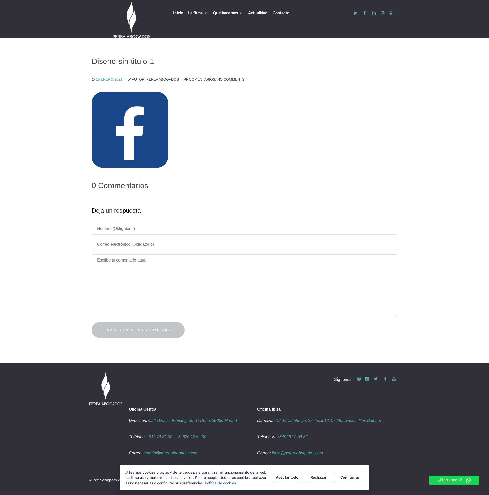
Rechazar (318, 477)
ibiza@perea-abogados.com (297, 453)
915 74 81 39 (160, 437)
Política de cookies (220, 483)
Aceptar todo (287, 477)
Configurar (349, 477)
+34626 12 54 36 (191, 437)
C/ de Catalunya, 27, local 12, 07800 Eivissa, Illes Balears (329, 420)
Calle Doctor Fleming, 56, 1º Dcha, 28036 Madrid (192, 420)
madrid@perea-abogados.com (170, 453)
